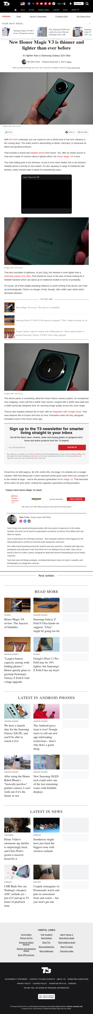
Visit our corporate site (74, 1006)
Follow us (71, 132)
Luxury (56, 10)
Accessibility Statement (16, 979)
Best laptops (46, 938)
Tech (23, 10)
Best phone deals (66, 938)
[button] (46, 498)
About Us (61, 979)
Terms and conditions (77, 979)
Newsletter (84, 132)
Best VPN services (26, 955)
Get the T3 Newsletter (38, 16)
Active (31, 10)
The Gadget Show (83, 16)
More (74, 10)
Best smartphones (46, 947)
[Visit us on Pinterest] (37, 3)
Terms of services (36, 454)
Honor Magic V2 (65, 479)
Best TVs (46, 943)
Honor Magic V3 (65, 156)
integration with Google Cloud (67, 411)
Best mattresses (46, 951)
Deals (19, 16)
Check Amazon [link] (76, 499)
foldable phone (37, 153)
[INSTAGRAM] (21, 521)
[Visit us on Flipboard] (49, 3)
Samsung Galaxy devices (26, 944)
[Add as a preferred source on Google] (46, 996)
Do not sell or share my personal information (46, 988)
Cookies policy (40, 983)
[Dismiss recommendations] (89, 23)
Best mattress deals (66, 943)
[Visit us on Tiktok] (53, 3)
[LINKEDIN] (25, 521)
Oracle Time (64, 531)
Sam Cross (35, 62)
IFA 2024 (13, 139)
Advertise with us (57, 983)
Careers (72, 983)
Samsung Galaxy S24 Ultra (17, 276)
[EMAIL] (30, 521)
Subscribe (78, 3)
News (69, 62)
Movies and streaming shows (26, 950)
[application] (46, 194)
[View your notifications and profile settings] (70, 3)
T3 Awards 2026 (61, 16)
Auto (65, 10)
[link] (16, 499)
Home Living (43, 10)
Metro (73, 531)
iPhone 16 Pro (26, 938)
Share (10, 132)
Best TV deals (67, 947)
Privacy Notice (76, 454)
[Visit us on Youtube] (41, 3)
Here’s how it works (73, 68)
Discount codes (66, 951)
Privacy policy (24, 983)
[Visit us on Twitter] (33, 3)
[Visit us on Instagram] (45, 3)
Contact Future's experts (42, 979)
